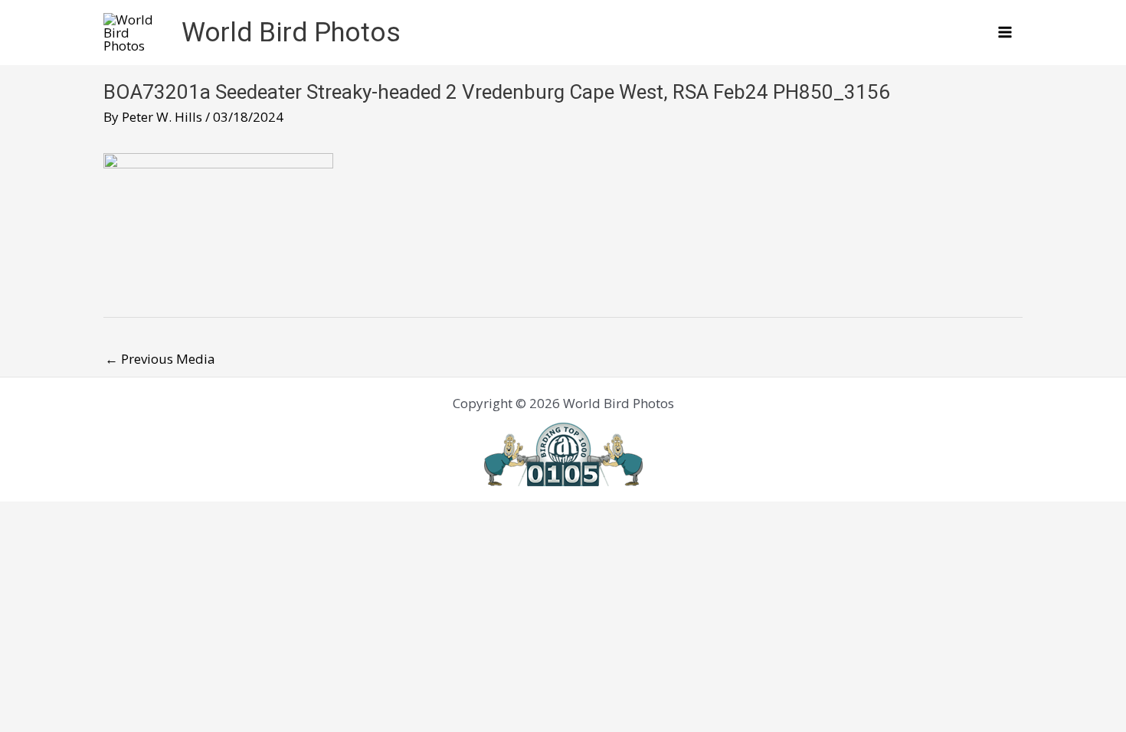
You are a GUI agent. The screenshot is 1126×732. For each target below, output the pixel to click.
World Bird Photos (291, 32)
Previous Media (160, 359)
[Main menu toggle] (1005, 33)
